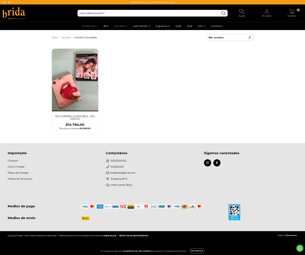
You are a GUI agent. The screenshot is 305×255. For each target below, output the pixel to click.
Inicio (55, 37)
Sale (189, 26)
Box (106, 26)
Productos (89, 26)
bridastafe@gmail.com (123, 172)
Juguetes (162, 26)
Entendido (197, 251)
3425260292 (117, 166)
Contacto (217, 26)
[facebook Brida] (9, 2)
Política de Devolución (20, 178)
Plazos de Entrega (18, 172)
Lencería (119, 26)
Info (201, 26)
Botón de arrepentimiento (133, 235)
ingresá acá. (110, 235)
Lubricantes (140, 26)
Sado (179, 26)
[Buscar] (223, 13)
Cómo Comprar (16, 166)
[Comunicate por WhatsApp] (299, 248)
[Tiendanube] (287, 236)
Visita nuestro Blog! (121, 184)
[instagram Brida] (4, 2)
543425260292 (118, 160)
